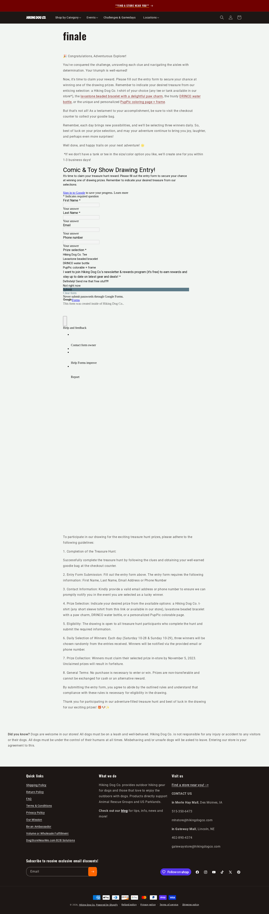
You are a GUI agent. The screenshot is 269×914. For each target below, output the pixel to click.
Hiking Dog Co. (87, 905)
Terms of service (169, 904)
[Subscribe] (92, 871)
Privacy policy (148, 904)
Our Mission (34, 819)
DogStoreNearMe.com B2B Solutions (50, 840)
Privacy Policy (35, 812)
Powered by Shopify (107, 905)
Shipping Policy (36, 785)
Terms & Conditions (39, 805)
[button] (67, 17)
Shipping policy (190, 904)
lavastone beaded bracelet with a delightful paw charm (122, 96)
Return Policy (35, 792)
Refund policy (129, 904)
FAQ (29, 798)
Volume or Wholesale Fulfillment (47, 833)
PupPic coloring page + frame (142, 102)
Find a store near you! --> (190, 785)
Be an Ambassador (38, 826)
